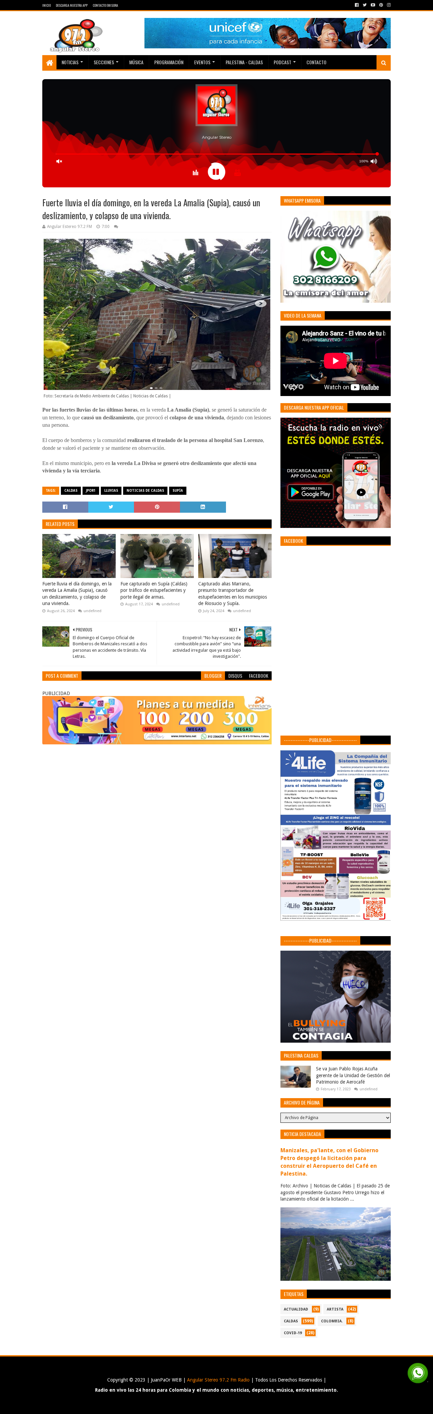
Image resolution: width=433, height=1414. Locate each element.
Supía (178, 490)
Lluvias (111, 490)
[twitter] (364, 5)
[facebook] (357, 5)
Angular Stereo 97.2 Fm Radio (218, 1380)
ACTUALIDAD (296, 1309)
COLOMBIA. (332, 1321)
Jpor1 (91, 490)
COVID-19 (293, 1333)
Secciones (104, 62)
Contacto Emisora (105, 5)
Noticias (70, 62)
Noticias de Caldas (145, 490)
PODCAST (282, 62)
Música (136, 62)
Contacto (316, 62)
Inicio (46, 5)
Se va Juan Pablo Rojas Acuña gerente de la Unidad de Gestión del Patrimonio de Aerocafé (353, 1075)
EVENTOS (202, 62)
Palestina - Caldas (244, 62)
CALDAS (70, 490)
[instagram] (388, 5)
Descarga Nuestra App (72, 5)
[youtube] (373, 5)
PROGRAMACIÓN (168, 62)
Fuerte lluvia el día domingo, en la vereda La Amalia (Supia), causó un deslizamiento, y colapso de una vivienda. (77, 593)
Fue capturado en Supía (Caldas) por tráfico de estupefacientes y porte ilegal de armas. (153, 590)
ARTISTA (335, 1309)
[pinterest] (381, 5)
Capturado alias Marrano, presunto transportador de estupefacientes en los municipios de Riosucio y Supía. (232, 593)
